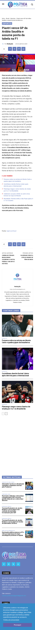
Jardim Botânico (6, 506)
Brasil (7, 18)
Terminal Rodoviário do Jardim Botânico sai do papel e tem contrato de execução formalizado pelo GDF (12, 510)
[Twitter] (14, 49)
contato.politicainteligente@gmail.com (14, 595)
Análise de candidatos (8, 530)
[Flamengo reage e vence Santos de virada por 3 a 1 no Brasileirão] (17, 392)
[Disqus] (17, 442)
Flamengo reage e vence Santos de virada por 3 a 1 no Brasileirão (17, 190)
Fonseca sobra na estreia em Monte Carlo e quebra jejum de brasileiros (18, 180)
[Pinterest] (19, 49)
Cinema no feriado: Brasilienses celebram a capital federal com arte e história (8, 259)
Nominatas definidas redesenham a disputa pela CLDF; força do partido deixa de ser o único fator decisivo (13, 498)
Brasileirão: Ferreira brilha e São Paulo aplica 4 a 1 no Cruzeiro (18, 199)
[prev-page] (3, 413)
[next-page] (6, 413)
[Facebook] (10, 49)
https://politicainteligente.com (17, 289)
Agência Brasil (11, 231)
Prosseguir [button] (17, 625)
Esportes (12, 18)
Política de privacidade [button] (11, 620)
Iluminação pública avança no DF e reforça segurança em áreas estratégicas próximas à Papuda (13, 533)
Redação (10, 44)
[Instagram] (8, 564)
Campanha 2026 (6, 494)
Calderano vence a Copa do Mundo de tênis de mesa (26, 257)
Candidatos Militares (8, 482)
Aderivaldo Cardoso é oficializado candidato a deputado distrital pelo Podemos (13, 485)
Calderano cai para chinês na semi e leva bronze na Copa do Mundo (17, 195)
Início (3, 18)
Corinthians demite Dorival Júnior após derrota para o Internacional (16, 185)
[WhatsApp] (23, 49)
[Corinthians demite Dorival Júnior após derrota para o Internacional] (17, 359)
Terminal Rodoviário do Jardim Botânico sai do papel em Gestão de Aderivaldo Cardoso (12, 521)
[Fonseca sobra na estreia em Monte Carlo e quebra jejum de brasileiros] (17, 326)
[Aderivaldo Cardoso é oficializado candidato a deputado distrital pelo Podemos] (29, 486)
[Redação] (3, 44)
